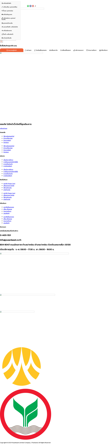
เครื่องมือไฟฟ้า (7, 4)
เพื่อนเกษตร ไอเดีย (8, 186)
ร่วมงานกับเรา (92, 50)
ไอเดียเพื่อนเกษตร (41, 50)
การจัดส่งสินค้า (7, 166)
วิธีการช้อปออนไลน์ (8, 136)
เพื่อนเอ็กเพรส (66, 50)
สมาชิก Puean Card (9, 183)
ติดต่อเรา (6, 142)
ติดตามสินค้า (7, 140)
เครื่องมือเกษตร (7, 31)
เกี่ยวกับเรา (104, 50)
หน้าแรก (28, 50)
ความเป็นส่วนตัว (8, 164)
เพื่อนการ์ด (54, 50)
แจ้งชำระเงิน (6, 190)
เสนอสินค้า (6, 213)
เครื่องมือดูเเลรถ (7, 15)
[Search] (1, 41)
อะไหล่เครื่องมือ (7, 38)
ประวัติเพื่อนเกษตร (8, 207)
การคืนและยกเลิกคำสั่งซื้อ (10, 162)
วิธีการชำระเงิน (7, 188)
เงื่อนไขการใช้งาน (8, 160)
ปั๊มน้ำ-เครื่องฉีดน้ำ (8, 35)
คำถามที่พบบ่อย (7, 138)
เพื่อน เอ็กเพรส (7, 209)
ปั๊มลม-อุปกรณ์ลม (8, 11)
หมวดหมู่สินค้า (12, 50)
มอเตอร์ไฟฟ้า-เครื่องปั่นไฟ (10, 27)
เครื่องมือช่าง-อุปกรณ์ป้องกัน (8, 19)
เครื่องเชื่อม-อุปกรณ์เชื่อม (10, 7)
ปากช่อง (23, 2)
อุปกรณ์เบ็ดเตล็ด (8, 24)
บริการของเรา (79, 50)
